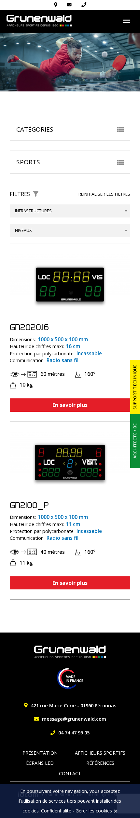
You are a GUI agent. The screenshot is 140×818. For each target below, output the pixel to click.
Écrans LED (40, 763)
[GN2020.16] (70, 284)
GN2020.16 (29, 327)
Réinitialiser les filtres (104, 194)
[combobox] (70, 210)
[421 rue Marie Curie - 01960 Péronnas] (55, 5)
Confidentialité (56, 811)
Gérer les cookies (94, 811)
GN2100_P (29, 505)
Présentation (40, 753)
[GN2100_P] (70, 462)
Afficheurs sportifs (100, 753)
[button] (70, 129)
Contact (70, 773)
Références (100, 763)
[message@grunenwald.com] (69, 5)
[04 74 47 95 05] (83, 4)
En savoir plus (70, 405)
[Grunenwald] (39, 20)
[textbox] (70, 211)
